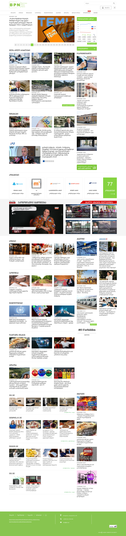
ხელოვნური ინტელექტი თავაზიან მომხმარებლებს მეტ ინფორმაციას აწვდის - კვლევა (63, 321)
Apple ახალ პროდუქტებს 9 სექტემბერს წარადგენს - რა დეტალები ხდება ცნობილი (18, 321)
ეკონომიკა (14, 273)
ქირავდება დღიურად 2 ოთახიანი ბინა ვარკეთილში (32, 409)
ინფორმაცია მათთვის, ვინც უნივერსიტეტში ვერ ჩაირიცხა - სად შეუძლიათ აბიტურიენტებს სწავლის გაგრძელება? (107, 312)
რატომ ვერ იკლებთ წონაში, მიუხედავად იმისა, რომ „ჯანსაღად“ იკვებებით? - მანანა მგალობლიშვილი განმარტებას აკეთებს (16, 434)
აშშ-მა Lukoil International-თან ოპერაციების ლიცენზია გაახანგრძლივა (85, 466)
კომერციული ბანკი (18, 193)
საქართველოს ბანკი (55, 190)
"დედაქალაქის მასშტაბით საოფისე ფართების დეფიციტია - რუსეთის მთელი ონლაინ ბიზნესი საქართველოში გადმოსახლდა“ (85, 158)
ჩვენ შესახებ (20, 515)
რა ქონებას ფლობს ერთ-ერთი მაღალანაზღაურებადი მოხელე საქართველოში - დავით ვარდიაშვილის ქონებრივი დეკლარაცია (64, 134)
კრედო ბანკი (74, 190)
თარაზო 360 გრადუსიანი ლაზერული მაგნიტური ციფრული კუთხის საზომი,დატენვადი (33, 488)
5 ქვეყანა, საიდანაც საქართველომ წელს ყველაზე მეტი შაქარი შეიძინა (18, 291)
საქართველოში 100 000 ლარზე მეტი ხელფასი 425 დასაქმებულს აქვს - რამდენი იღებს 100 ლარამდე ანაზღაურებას (42, 133)
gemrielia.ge (71, 441)
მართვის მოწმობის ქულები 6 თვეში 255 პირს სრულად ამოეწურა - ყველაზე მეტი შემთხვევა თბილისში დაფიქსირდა (85, 77)
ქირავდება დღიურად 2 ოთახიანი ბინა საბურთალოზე (49, 409)
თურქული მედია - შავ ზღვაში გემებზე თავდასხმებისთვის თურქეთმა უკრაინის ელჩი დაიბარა (41, 69)
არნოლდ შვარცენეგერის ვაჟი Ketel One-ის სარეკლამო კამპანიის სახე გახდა (63, 353)
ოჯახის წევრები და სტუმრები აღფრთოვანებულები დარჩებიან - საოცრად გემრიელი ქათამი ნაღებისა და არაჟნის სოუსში (32, 435)
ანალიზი (81, 239)
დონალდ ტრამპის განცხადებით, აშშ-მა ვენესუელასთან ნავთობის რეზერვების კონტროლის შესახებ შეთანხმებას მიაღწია (19, 98)
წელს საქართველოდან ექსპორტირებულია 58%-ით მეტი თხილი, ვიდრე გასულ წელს (42, 291)
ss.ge (73, 412)
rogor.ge (72, 468)
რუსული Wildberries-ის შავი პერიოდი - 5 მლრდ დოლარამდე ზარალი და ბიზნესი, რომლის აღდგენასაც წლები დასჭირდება (85, 492)
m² (36, 190)
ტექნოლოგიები (16, 303)
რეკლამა (30, 515)
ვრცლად (93, 324)
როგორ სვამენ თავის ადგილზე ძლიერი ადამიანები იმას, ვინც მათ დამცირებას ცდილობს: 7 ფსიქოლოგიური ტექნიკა (16, 462)
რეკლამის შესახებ (17, 335)
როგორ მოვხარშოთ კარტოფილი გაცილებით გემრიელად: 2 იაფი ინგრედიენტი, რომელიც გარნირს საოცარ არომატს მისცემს (33, 462)
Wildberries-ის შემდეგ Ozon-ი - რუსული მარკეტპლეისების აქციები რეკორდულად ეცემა (85, 417)
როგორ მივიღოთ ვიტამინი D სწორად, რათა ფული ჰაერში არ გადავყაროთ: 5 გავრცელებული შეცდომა (50, 462)
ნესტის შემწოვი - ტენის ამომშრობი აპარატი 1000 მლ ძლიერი (16, 487)
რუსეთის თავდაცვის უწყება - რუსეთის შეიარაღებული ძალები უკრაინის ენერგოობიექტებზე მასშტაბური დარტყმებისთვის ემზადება (19, 70)
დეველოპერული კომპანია (36, 194)
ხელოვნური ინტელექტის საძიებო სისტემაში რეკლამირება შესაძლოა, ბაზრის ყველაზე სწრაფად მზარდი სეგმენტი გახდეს (40, 355)
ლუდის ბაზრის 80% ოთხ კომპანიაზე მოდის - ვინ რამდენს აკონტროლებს (16, 259)
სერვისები (39, 515)
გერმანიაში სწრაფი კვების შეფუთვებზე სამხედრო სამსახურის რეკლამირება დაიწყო (17, 354)
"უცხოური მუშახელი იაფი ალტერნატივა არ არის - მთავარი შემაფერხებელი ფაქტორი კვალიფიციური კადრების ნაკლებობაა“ (62, 261)
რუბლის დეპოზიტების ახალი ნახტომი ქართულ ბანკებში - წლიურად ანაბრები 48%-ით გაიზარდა (18, 133)
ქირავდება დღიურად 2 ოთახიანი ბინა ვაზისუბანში (15, 409)
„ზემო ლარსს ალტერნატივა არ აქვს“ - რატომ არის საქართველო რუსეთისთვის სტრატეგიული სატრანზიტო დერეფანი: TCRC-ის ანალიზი (85, 263)
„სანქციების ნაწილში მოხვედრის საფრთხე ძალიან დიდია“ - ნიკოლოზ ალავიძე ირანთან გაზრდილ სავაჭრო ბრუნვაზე (63, 293)
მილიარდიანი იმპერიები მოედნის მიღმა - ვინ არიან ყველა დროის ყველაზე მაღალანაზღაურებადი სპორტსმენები (62, 385)
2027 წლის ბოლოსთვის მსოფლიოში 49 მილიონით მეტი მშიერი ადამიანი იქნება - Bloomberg (85, 290)
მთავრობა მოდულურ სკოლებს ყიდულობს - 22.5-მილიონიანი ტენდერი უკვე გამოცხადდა (85, 131)
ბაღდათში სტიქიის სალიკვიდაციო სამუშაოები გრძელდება (62, 96)
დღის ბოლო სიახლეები (19, 50)
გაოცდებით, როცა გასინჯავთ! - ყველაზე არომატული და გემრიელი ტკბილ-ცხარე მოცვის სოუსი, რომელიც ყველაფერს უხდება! (50, 434)
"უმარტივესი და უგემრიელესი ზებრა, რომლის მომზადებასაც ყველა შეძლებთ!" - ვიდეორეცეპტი (66, 433)
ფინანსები (13, 114)
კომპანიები (14, 175)
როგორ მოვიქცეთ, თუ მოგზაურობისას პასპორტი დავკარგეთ (67, 460)
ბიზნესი (12, 241)
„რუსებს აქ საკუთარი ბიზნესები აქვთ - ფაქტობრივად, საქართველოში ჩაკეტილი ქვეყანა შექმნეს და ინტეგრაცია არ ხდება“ (85, 104)
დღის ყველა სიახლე (68, 105)
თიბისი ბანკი (18, 190)
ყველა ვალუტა (91, 43)
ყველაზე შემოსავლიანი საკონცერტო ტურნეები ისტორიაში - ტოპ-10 (39, 383)
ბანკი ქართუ (93, 190)
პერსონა (13, 365)
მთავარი (11, 515)
